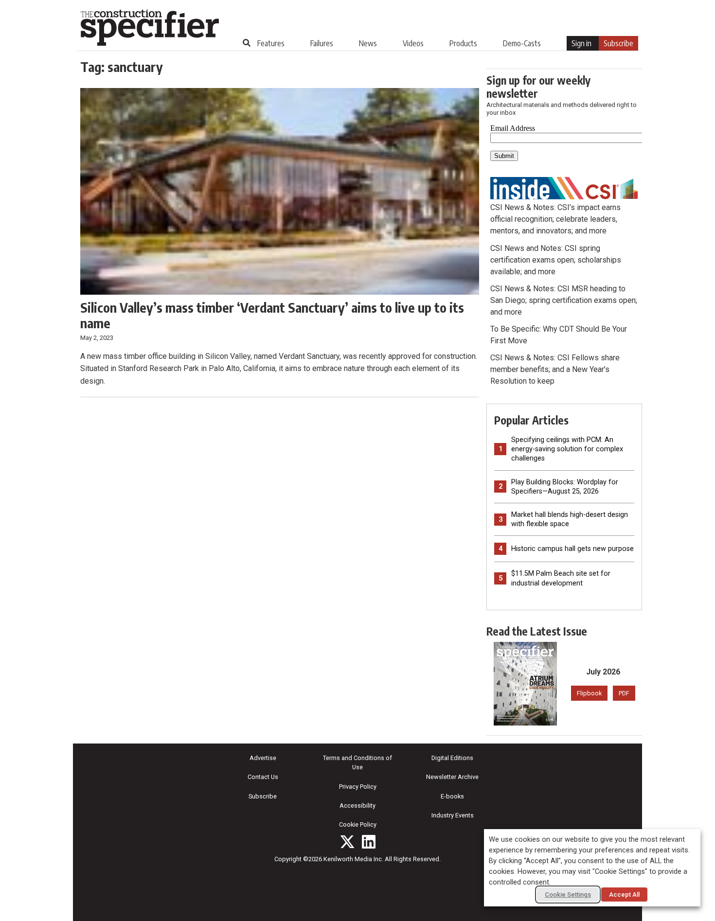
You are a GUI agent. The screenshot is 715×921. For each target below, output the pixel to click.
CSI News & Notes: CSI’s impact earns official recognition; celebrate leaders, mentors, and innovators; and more (555, 219)
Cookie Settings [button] (568, 894)
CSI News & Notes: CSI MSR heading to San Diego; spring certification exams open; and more (563, 300)
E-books (452, 796)
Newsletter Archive (452, 776)
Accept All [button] (624, 894)
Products (463, 43)
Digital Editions (452, 758)
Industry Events (452, 815)
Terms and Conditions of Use (357, 762)
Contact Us (263, 776)
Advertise (263, 758)
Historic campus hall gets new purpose (572, 549)
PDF (624, 693)
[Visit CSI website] (564, 187)
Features (271, 43)
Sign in (581, 43)
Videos (413, 43)
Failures (321, 43)
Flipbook (589, 693)
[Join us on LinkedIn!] (368, 842)
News (368, 43)
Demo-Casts (522, 43)
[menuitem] (271, 43)
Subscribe (618, 43)
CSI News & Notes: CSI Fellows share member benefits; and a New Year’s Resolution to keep (555, 369)
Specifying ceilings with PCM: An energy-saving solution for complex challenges (567, 449)
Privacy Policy (357, 786)
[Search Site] (246, 42)
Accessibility (357, 805)
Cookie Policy (357, 824)
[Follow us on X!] (347, 842)
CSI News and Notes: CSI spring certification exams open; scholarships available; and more (555, 260)
